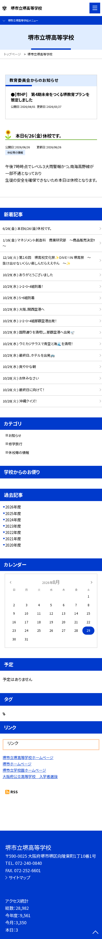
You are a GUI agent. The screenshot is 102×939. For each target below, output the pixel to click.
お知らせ (15, 435)
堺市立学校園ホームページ (24, 770)
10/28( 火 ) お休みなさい (21, 378)
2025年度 (13, 513)
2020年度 (13, 545)
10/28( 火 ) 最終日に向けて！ (23, 389)
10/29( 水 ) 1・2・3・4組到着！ (23, 286)
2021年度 (13, 538)
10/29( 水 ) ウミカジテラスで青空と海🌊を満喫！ (38, 343)
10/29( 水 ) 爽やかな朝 (19, 366)
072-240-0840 (28, 863)
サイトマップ (19, 877)
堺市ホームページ (17, 763)
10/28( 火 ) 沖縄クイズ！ (20, 400)
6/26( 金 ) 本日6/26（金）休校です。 (27, 228)
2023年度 (13, 526)
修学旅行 (15, 443)
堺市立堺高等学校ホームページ (28, 757)
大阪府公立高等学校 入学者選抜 (30, 776)
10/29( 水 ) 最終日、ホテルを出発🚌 (29, 355)
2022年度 (13, 532)
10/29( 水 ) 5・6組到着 (19, 297)
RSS (14, 791)
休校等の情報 (19, 452)
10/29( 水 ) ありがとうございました (28, 274)
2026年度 (13, 506)
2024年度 (13, 519)
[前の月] (10, 581)
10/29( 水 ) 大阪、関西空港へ (23, 309)
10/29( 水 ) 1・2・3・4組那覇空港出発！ (29, 320)
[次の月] (91, 581)
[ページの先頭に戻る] (95, 932)
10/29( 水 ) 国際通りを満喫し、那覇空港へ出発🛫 (39, 332)
